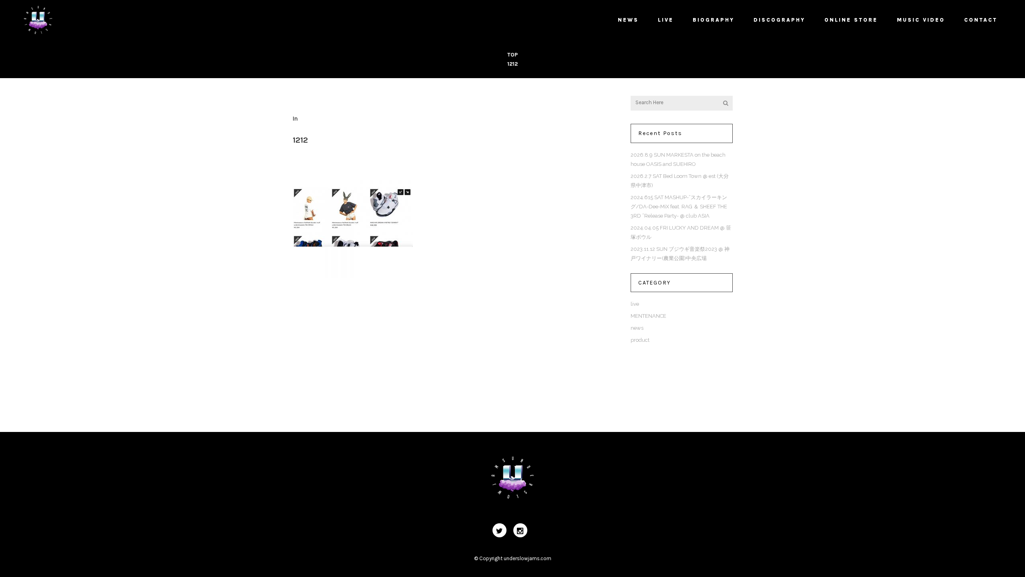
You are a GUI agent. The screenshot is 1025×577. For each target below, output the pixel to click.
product (640, 340)
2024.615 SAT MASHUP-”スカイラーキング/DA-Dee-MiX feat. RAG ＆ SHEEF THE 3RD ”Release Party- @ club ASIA (679, 206)
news (637, 328)
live (635, 304)
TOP (512, 54)
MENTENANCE (648, 316)
